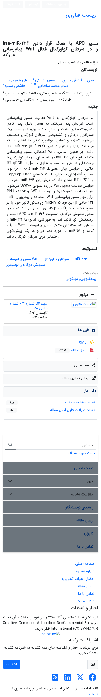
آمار (86, 391)
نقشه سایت (85, 601)
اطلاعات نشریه (82, 494)
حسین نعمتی (45, 80)
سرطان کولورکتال (56, 259)
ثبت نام (33, 4)
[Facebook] (92, 679)
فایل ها (83, 330)
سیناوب (92, 694)
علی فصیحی (18, 80)
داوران (88, 533)
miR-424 (80, 259)
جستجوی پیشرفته (81, 453)
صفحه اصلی (83, 468)
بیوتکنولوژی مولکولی (81, 279)
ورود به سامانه (54, 4)
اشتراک (11, 664)
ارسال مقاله (84, 520)
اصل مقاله (73, 350)
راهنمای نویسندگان (79, 507)
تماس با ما (85, 546)
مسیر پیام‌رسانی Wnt (23, 259)
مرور (90, 481)
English (12, 4)
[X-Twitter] (80, 679)
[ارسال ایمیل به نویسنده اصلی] (35, 84)
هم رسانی (81, 365)
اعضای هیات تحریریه (77, 579)
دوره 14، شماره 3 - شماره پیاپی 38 (29, 306)
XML (83, 343)
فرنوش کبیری (72, 80)
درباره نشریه (85, 571)
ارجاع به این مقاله (75, 378)
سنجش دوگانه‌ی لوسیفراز (26, 265)
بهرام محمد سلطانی (53, 86)
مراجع (84, 295)
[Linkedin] (67, 679)
